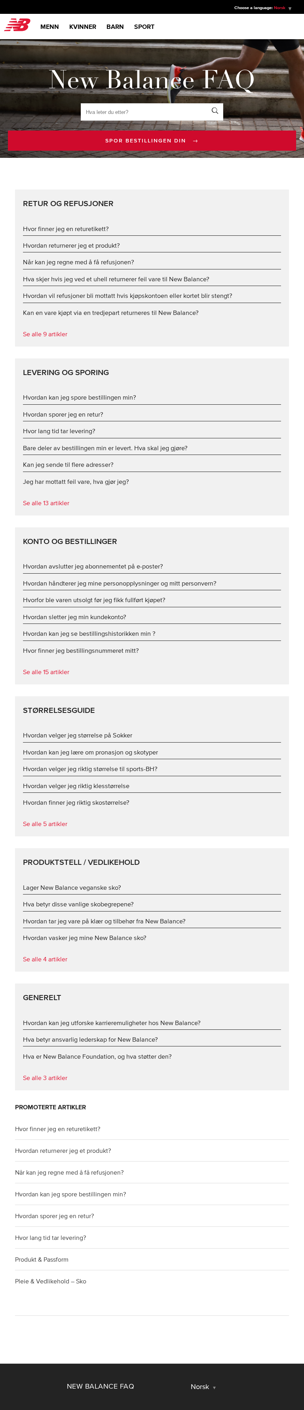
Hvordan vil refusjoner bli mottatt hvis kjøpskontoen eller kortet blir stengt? (127, 295)
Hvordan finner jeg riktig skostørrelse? (76, 802)
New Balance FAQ (101, 1386)
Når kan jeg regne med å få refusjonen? (78, 261)
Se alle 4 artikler (45, 959)
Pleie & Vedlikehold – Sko (50, 1281)
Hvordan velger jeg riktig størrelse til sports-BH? (90, 768)
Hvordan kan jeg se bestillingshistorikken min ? (89, 633)
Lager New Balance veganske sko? (72, 887)
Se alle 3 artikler (45, 1077)
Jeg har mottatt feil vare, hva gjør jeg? (76, 481)
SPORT (144, 26)
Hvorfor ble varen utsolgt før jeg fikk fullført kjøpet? (94, 599)
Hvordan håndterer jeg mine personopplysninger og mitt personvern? (120, 583)
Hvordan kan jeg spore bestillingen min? (79, 397)
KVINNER (82, 26)
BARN (115, 26)
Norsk (201, 1387)
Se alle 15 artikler (46, 671)
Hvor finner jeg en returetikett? (66, 228)
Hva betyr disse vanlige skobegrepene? (78, 904)
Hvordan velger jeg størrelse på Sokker (77, 735)
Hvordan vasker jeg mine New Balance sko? (84, 937)
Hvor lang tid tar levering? (59, 430)
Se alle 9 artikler (45, 333)
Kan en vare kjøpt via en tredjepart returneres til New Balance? (111, 312)
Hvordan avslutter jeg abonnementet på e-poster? (93, 566)
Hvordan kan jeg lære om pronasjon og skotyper (90, 752)
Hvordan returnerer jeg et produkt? (71, 245)
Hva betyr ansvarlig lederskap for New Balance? (90, 1039)
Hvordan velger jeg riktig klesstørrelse (76, 785)
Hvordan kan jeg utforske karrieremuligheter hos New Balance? (112, 1022)
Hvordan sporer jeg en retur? (63, 414)
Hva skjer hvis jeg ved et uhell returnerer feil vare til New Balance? (116, 278)
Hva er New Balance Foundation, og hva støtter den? (97, 1056)
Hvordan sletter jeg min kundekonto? (74, 616)
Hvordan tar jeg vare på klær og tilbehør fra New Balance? (104, 921)
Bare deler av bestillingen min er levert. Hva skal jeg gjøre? (105, 447)
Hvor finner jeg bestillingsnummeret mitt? (81, 650)
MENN (49, 26)
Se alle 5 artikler (45, 823)
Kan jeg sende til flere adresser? (68, 464)
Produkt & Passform (41, 1259)
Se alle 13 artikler (46, 502)
